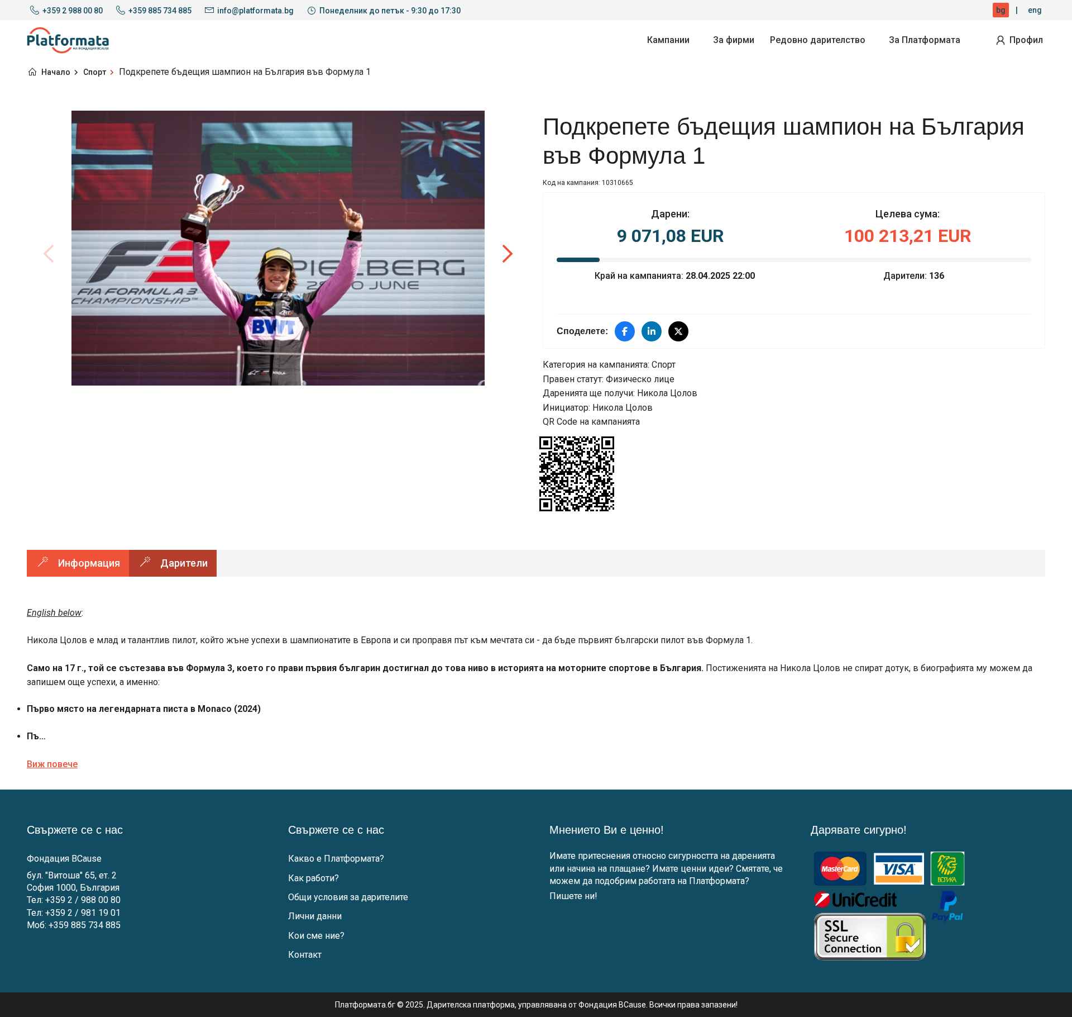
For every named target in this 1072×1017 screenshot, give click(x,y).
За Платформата (924, 40)
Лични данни (315, 916)
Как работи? (313, 878)
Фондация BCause (64, 858)
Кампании (668, 40)
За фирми (733, 40)
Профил (1026, 40)
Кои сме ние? (316, 935)
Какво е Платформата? (336, 858)
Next (507, 253)
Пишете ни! (573, 896)
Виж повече (52, 764)
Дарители (184, 563)
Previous (49, 253)
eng (1035, 10)
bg (1001, 10)
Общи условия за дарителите (348, 897)
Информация (89, 563)
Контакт (305, 954)
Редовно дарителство (817, 40)
